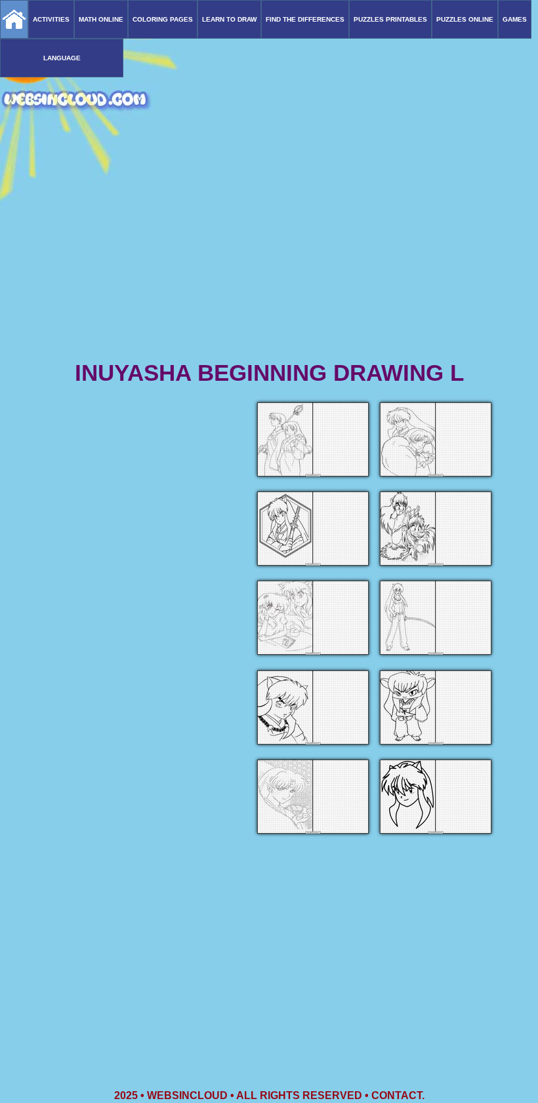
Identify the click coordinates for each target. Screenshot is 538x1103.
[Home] (14, 19)
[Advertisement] (269, 255)
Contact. (397, 1095)
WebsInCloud (187, 1095)
